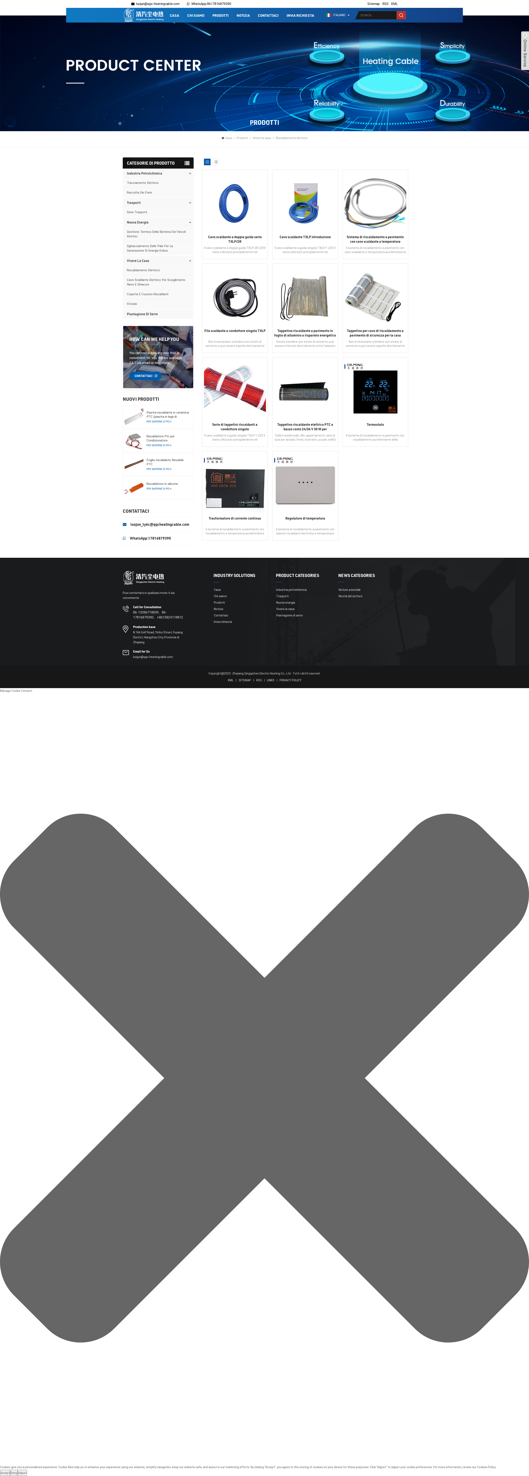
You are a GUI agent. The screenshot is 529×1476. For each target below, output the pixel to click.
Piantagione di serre (142, 314)
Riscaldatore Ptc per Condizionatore (161, 438)
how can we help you (154, 339)
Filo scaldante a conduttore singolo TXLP (235, 330)
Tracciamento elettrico (143, 183)
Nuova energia (138, 222)
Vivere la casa (262, 138)
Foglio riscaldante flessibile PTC (165, 462)
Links (270, 680)
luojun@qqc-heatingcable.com (158, 4)
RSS (385, 4)
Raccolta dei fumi (139, 192)
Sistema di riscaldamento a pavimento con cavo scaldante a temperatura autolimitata (375, 239)
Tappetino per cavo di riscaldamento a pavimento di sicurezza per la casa (375, 332)
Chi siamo (195, 15)
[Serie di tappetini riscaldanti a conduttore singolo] (235, 390)
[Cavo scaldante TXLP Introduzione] (305, 203)
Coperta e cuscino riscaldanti (147, 294)
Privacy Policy (290, 680)
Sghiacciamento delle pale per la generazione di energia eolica (150, 248)
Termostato (375, 424)
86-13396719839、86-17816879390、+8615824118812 (158, 614)
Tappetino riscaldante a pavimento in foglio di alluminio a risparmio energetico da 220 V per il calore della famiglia (305, 333)
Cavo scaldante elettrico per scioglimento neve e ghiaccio (156, 282)
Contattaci (268, 15)
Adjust (22, 1473)
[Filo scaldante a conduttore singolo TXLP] (235, 296)
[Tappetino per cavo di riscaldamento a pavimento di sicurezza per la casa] (375, 296)
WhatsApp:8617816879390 (211, 4)
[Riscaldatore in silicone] (134, 488)
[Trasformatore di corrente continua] (235, 484)
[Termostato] (375, 390)
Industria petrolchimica (144, 173)
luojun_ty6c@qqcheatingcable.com (159, 524)
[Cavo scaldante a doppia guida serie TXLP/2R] (235, 203)
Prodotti (220, 15)
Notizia (243, 15)
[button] (264, 1078)
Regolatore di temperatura (305, 518)
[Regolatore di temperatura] (305, 484)
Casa (174, 15)
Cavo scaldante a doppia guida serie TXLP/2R (235, 239)
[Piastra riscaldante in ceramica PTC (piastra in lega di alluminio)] (134, 416)
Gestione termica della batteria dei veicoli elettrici (156, 234)
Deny (14, 1473)
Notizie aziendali (349, 589)
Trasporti (134, 202)
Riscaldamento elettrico (292, 138)
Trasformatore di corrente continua (235, 518)
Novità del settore (350, 596)
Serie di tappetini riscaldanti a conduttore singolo (234, 426)
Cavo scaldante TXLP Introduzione (305, 237)
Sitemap (373, 4)
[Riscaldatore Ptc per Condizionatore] (134, 440)
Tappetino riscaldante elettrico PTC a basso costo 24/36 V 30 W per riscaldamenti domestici (305, 426)
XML (394, 4)
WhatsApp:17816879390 (150, 538)
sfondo (132, 304)
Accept (5, 1473)
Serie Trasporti (137, 212)
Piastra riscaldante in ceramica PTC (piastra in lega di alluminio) (168, 415)
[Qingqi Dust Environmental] (143, 15)
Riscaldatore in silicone (162, 484)
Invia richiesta (300, 15)
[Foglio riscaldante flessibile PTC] (134, 464)
